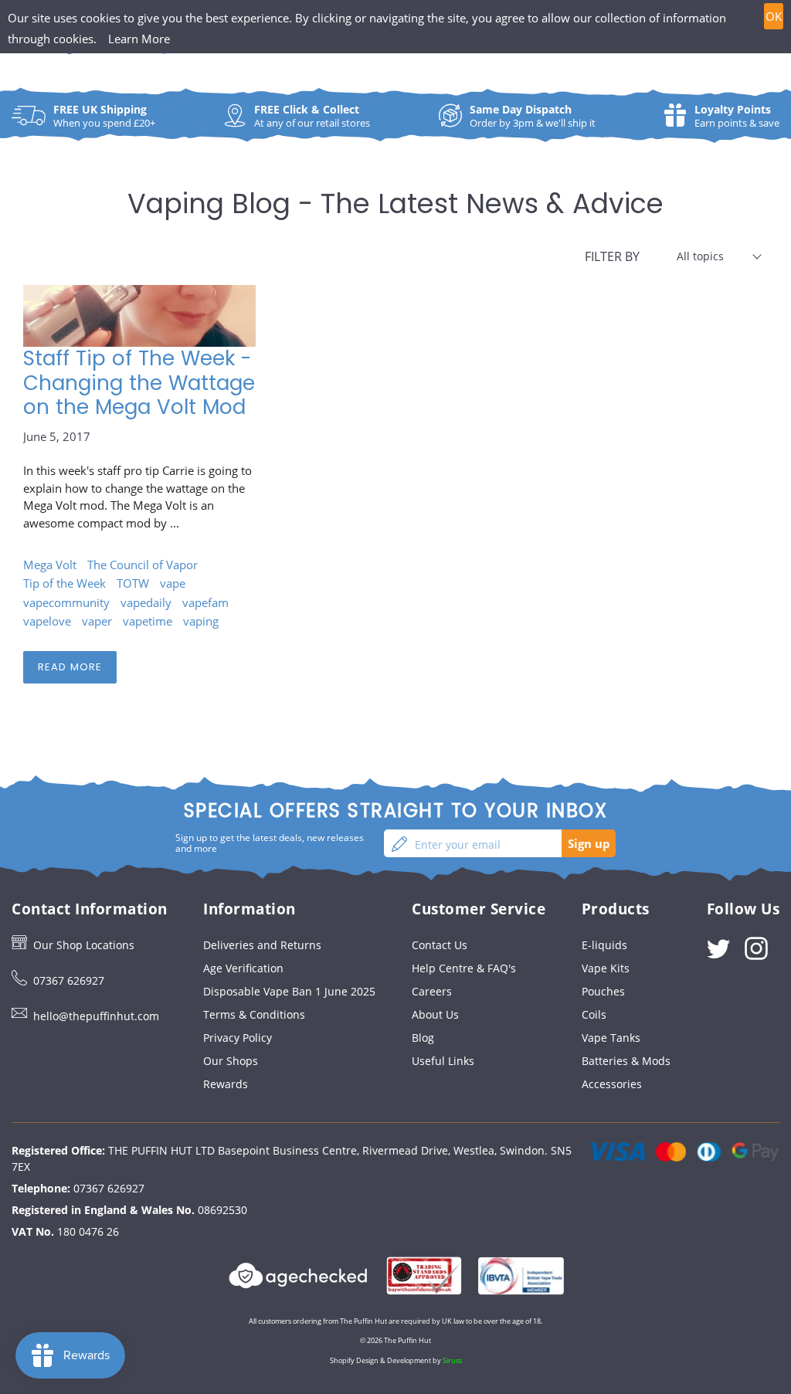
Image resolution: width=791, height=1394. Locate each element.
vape (172, 583)
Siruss (452, 1360)
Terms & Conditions (254, 1014)
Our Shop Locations (83, 945)
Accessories (612, 1084)
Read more (70, 667)
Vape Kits (606, 968)
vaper (97, 621)
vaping (201, 621)
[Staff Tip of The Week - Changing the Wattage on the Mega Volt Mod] (139, 316)
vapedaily (146, 602)
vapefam (205, 602)
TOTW (133, 583)
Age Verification (243, 968)
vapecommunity (66, 602)
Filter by (612, 256)
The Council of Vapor (142, 564)
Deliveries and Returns (262, 945)
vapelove (47, 621)
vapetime (147, 621)
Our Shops (230, 1060)
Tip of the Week (64, 583)
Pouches (603, 991)
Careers (432, 991)
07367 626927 (68, 980)
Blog (423, 1037)
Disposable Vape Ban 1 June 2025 (289, 991)
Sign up (589, 843)
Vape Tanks (611, 1037)
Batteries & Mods (626, 1060)
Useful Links (443, 1060)
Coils (594, 1014)
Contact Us (439, 945)
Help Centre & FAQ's (464, 968)
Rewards (225, 1084)
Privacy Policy (237, 1037)
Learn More (139, 38)
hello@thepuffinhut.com (96, 1016)
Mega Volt (49, 564)
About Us (435, 1014)
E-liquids (604, 945)
